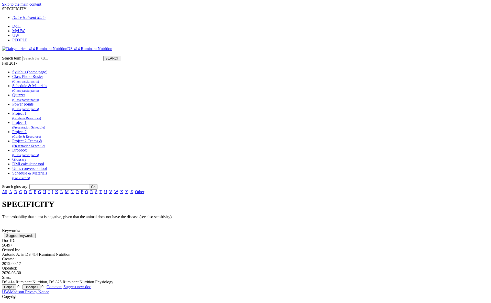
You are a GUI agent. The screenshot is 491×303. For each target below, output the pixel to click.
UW (15, 35)
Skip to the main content (21, 4)
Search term (11, 58)
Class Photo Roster (27, 78)
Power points (25, 106)
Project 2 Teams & (28, 143)
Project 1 (26, 115)
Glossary (19, 159)
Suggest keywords (20, 236)
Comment (54, 287)
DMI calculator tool (28, 164)
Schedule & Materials (29, 88)
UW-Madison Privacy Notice (25, 292)
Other (139, 192)
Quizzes (25, 97)
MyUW (18, 31)
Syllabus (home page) (29, 72)
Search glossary (14, 186)
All (4, 192)
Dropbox (25, 152)
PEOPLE (20, 40)
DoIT (16, 26)
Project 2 (26, 134)
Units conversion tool (29, 168)
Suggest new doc (77, 287)
